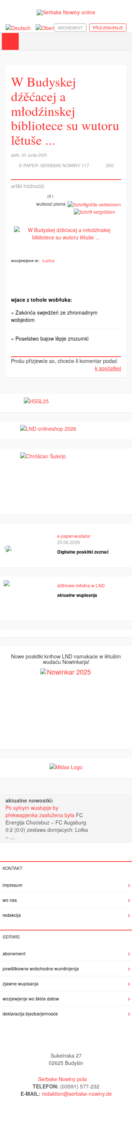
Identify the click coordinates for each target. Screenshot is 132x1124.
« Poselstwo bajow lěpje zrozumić (50, 338)
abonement (70, 27)
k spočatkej (108, 368)
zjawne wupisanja (20, 983)
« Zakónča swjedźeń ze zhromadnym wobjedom (54, 316)
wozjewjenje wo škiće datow (31, 998)
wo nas (10, 900)
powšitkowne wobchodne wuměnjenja (41, 968)
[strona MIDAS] (66, 765)
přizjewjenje (108, 27)
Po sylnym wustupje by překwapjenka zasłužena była (41, 811)
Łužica (48, 260)
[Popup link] (66, 233)
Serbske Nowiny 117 (64, 165)
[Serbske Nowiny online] (66, 12)
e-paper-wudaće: (74, 536)
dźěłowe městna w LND (81, 585)
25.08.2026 (68, 542)
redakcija (12, 915)
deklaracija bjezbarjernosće (30, 1013)
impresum (12, 885)
